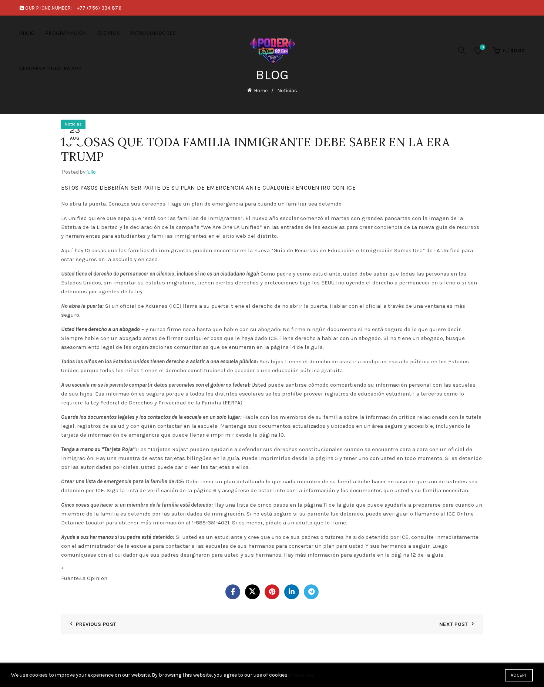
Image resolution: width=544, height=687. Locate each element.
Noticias (287, 90)
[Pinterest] (272, 591)
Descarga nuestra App (50, 68)
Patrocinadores (153, 33)
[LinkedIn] (291, 591)
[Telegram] (311, 591)
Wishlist (483, 47)
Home (261, 90)
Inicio (27, 33)
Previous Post (96, 624)
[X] (252, 591)
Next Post (453, 624)
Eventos (108, 33)
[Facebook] (232, 591)
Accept (519, 675)
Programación (66, 33)
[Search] (462, 50)
